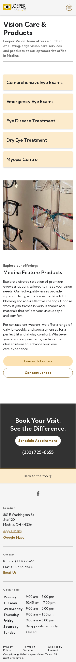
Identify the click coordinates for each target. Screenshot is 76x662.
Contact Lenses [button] (38, 373)
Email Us (9, 572)
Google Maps (13, 537)
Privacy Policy (8, 648)
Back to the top (36, 476)
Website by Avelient (55, 648)
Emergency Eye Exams (30, 101)
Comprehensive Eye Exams (34, 82)
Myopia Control (22, 159)
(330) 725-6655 (38, 452)
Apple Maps (12, 531)
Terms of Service (29, 648)
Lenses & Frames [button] (38, 361)
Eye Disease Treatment (30, 121)
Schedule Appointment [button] (38, 441)
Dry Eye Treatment (26, 140)
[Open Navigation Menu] (68, 7)
